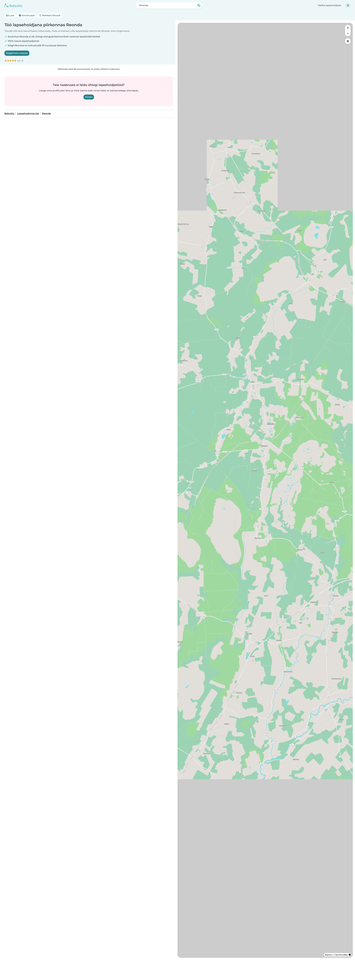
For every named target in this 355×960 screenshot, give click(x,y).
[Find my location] (348, 41)
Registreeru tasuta (17, 53)
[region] (265, 490)
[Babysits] (13, 5)
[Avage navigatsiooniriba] (348, 5)
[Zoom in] (348, 28)
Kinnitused (28, 15)
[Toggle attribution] (349, 954)
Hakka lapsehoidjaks (329, 5)
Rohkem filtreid (51, 15)
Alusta (88, 97)
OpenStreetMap (341, 954)
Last (11, 15)
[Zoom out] (348, 33)
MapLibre (328, 954)
